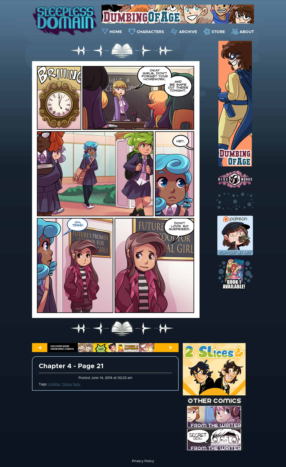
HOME (116, 32)
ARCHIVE (188, 32)
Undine (54, 384)
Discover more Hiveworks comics (62, 347)
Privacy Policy (143, 461)
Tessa (66, 384)
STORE (218, 32)
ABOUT (247, 32)
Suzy (76, 384)
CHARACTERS (150, 32)
